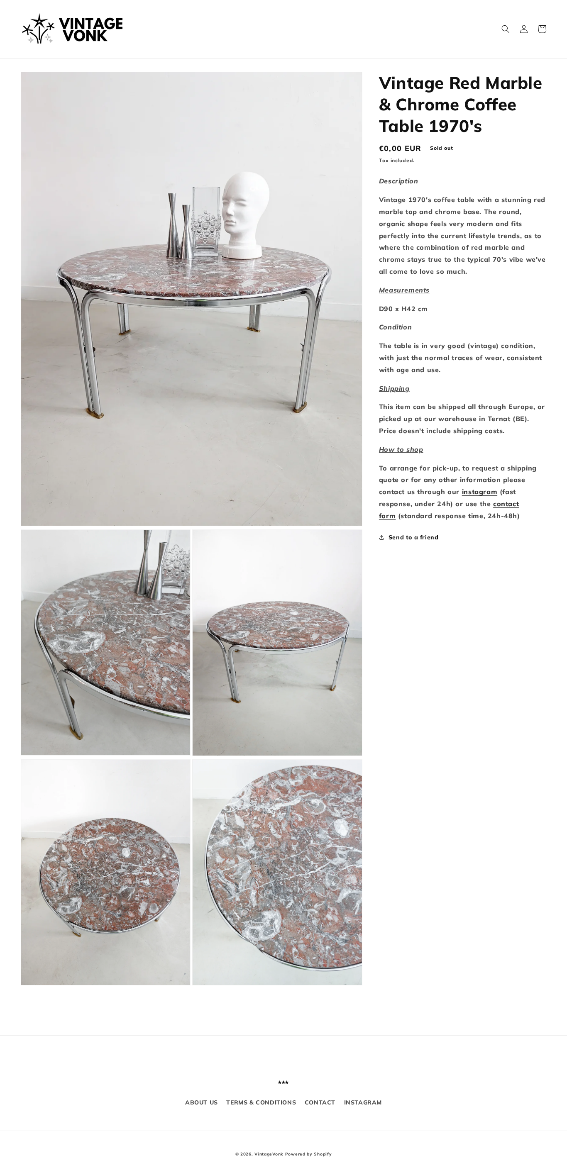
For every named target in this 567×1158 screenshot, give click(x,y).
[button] (505, 29)
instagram (479, 492)
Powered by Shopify (308, 1154)
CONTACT (320, 1102)
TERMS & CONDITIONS (261, 1102)
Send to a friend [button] (414, 537)
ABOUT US (201, 1102)
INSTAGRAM (363, 1102)
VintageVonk (269, 1154)
